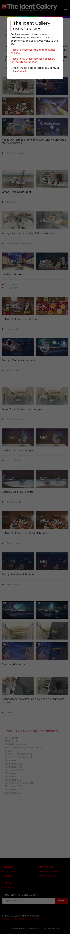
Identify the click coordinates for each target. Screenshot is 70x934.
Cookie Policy (24, 71)
